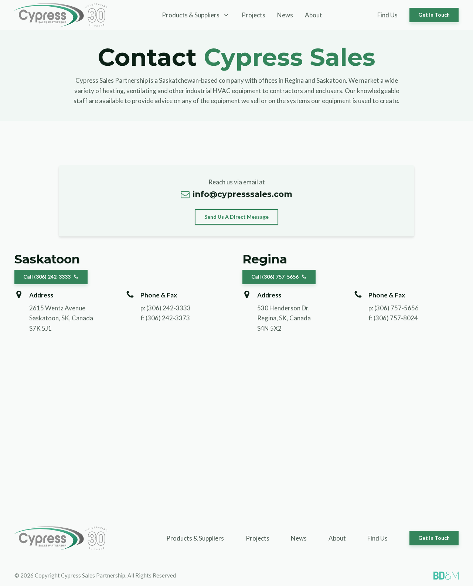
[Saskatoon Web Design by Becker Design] (446, 576)
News (285, 15)
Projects (253, 15)
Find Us (387, 15)
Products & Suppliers (195, 538)
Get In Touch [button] (434, 14)
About (313, 15)
